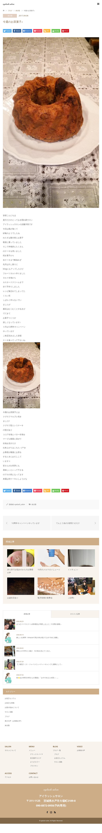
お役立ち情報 (9, 703)
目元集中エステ (35, 758)
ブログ (7, 716)
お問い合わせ (33, 777)
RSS (54, 812)
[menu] (98, 4)
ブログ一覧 (57, 750)
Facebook (47, 812)
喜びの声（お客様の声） (13, 721)
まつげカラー (35, 762)
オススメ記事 (75, 614)
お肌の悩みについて (12, 707)
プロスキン (34, 766)
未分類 (10, 16)
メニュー (32, 750)
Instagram (51, 812)
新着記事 (27, 614)
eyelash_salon (19, 504)
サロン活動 (9, 712)
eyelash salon (8, 3)
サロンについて (10, 750)
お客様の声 (81, 750)
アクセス (8, 777)
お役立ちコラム (10, 698)
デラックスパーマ (36, 754)
